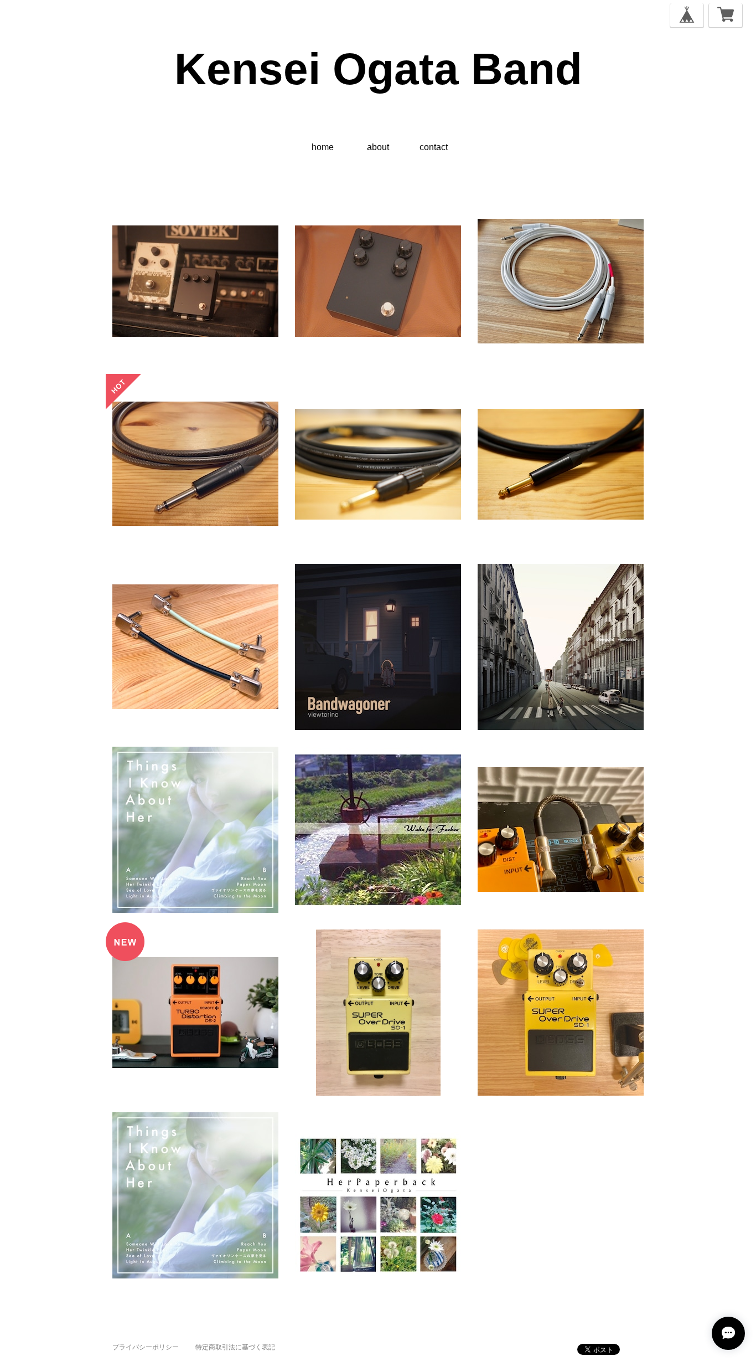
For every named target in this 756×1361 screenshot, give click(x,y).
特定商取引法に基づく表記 (235, 1347)
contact (434, 147)
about (378, 147)
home (323, 147)
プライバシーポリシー (145, 1347)
